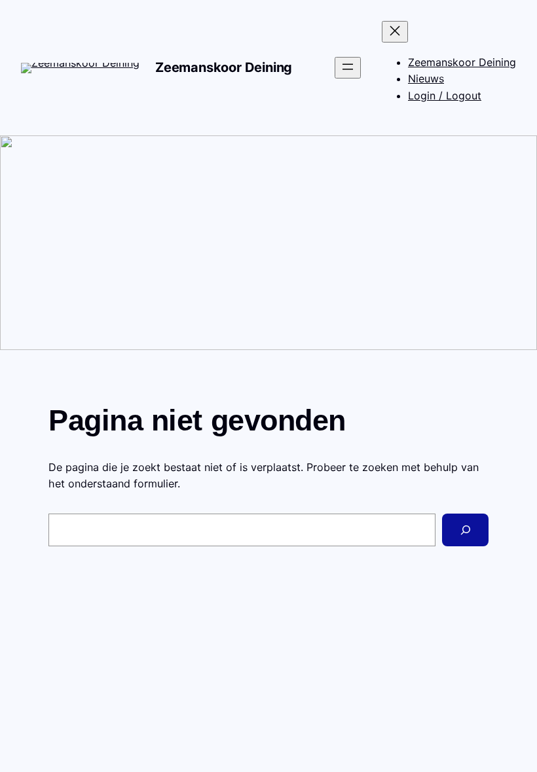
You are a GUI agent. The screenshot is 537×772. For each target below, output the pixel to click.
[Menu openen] (348, 68)
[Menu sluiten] (395, 32)
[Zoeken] (465, 530)
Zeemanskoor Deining (223, 67)
